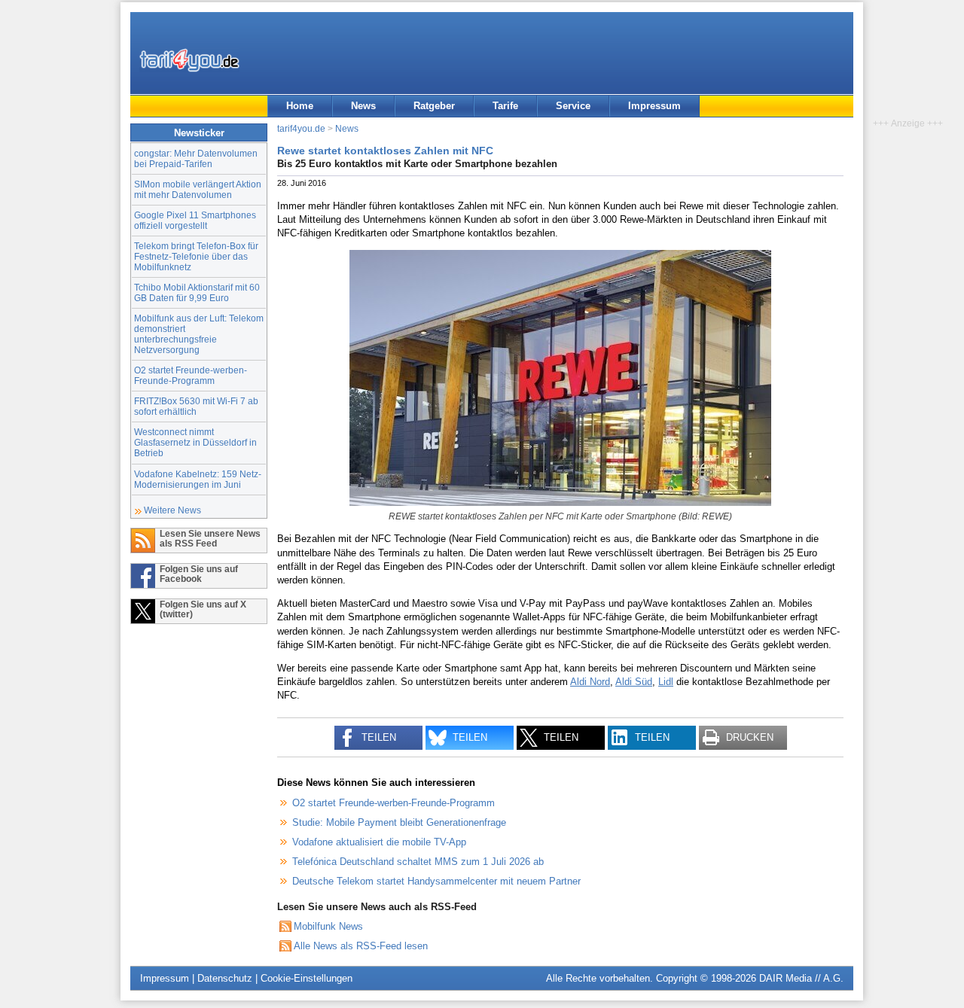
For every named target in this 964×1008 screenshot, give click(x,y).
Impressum (654, 105)
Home (299, 105)
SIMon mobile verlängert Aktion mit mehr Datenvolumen (197, 189)
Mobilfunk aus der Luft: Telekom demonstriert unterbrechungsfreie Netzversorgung (199, 334)
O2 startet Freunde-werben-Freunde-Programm (190, 375)
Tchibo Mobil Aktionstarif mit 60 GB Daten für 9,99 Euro (197, 292)
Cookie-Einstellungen (306, 978)
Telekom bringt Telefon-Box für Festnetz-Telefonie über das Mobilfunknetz (196, 256)
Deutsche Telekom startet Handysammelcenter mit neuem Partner (436, 881)
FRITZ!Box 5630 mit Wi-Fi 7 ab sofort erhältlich (196, 406)
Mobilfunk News (328, 926)
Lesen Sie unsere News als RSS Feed (210, 538)
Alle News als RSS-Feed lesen (361, 946)
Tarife (505, 105)
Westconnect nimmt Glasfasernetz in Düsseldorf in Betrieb (195, 442)
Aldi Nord (590, 681)
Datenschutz (224, 978)
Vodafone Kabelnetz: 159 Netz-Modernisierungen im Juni (197, 479)
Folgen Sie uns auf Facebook (199, 573)
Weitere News (172, 510)
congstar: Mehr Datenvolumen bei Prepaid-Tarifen (196, 158)
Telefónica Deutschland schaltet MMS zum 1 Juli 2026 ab (418, 861)
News (363, 105)
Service (573, 105)
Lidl (665, 681)
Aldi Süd (633, 681)
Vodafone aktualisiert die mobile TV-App (379, 842)
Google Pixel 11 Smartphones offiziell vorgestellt (195, 220)
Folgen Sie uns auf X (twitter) (203, 609)
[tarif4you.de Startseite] (189, 60)
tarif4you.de (301, 128)
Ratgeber (434, 105)
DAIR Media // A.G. (801, 978)
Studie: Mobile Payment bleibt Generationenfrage (399, 822)
